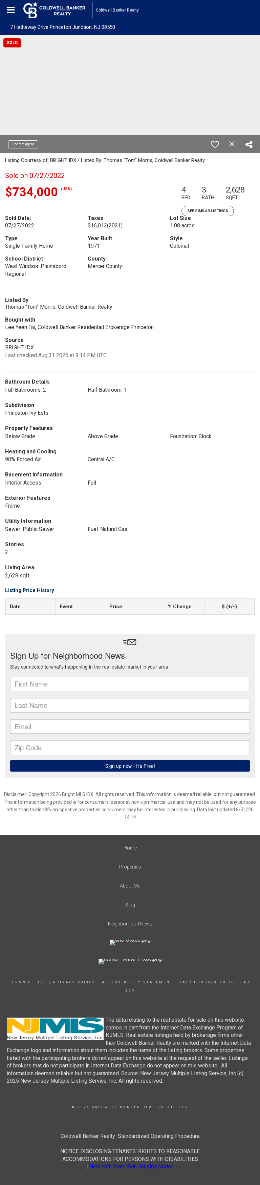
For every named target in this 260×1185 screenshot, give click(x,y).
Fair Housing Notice (209, 982)
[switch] (215, 144)
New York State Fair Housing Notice (131, 1166)
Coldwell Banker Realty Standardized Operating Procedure (130, 1136)
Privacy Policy (74, 982)
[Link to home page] (57, 10)
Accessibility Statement (137, 982)
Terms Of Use (28, 982)
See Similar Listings (207, 211)
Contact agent (23, 144)
